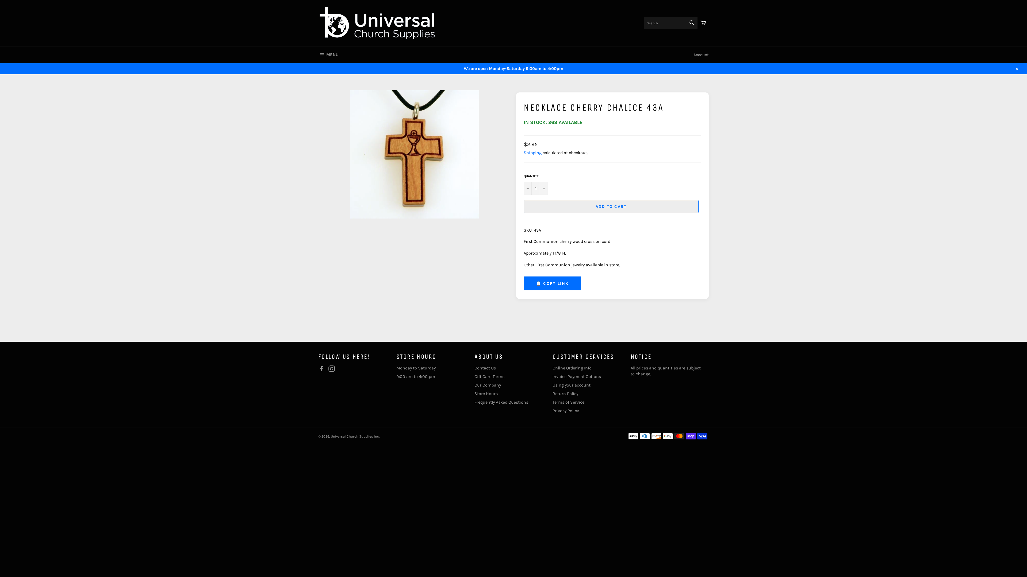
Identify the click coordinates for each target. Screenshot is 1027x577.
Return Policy (565, 393)
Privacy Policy (566, 410)
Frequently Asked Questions (501, 402)
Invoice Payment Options (577, 376)
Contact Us (485, 368)
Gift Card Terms (489, 376)
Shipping (533, 152)
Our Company (487, 385)
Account (701, 54)
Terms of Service (568, 402)
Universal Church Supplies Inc (355, 436)
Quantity (531, 176)
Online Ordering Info (572, 368)
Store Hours (486, 393)
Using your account (572, 385)
